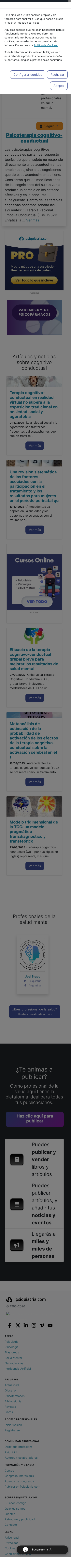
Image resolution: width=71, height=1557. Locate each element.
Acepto (58, 86)
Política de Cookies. (46, 45)
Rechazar (57, 75)
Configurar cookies (27, 75)
